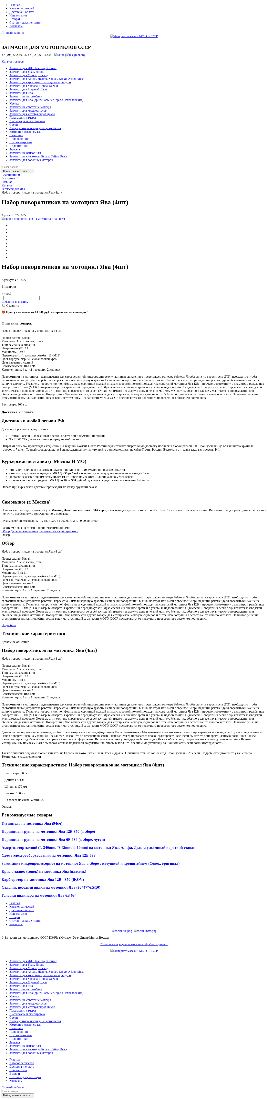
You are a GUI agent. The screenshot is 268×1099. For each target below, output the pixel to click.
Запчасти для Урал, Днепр (26, 71)
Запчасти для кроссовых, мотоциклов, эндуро (40, 82)
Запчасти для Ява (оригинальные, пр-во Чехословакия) (46, 100)
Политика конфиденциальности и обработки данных (134, 944)
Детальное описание (24, 531)
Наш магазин (18, 15)
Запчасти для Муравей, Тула (28, 89)
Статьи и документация (25, 22)
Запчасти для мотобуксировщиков (32, 114)
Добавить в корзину (15, 301)
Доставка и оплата (21, 12)
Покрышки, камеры (22, 117)
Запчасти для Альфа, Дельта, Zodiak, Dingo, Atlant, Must (46, 78)
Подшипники (18, 145)
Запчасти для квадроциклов (28, 110)
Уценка (14, 103)
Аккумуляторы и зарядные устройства (35, 128)
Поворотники (18, 138)
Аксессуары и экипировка (27, 121)
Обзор (6, 531)
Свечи (13, 124)
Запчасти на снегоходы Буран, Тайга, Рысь (38, 156)
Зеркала (14, 149)
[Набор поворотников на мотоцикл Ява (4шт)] (33, 219)
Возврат (14, 19)
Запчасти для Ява (21, 93)
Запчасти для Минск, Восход (28, 75)
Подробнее (9, 625)
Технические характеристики (58, 531)
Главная (14, 4)
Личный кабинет (13, 32)
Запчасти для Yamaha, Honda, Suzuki (33, 85)
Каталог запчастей (21, 8)
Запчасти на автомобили (25, 96)
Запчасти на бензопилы (25, 153)
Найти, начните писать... (17, 171)
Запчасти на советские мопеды (30, 107)
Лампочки (16, 135)
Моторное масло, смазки (25, 131)
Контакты (16, 26)
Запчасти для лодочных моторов (31, 160)
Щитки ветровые (20, 142)
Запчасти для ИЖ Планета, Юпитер (33, 68)
